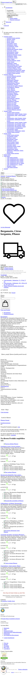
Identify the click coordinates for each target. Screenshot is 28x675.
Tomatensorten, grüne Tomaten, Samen (16, 118)
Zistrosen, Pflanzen (11, 100)
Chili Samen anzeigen (12, 157)
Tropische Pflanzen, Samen (13, 60)
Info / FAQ (6, 647)
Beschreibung (7, 312)
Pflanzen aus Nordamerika (13, 107)
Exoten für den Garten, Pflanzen (15, 85)
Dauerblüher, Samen (12, 43)
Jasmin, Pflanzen (11, 90)
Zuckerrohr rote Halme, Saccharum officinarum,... (13, 534)
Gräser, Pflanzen (11, 88)
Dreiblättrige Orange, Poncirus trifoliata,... (11, 446)
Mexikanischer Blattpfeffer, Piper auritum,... (11, 475)
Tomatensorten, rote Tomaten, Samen (16, 125)
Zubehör (6, 168)
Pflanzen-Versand (8, 268)
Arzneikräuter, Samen (12, 136)
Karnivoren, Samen (11, 50)
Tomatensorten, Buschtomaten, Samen (16, 126)
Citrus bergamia (4, 412)
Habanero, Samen (11, 166)
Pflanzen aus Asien (11, 104)
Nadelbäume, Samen (12, 56)
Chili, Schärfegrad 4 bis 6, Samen (15, 160)
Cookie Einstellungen (9, 637)
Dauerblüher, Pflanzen (12, 81)
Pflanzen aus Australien (12, 105)
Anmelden (13, 435)
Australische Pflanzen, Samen (14, 69)
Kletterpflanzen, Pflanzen (13, 91)
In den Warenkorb (5, 308)
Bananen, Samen (11, 39)
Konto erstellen (13, 18)
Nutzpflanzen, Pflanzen (12, 94)
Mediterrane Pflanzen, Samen (14, 55)
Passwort (9, 13)
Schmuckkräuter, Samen (13, 143)
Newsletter (6, 646)
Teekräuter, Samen (11, 145)
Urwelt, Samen (10, 62)
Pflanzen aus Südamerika (13, 108)
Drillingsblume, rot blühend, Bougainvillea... (12, 503)
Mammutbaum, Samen (12, 53)
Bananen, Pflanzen (11, 77)
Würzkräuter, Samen (12, 147)
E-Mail (8, 12)
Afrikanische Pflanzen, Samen (14, 66)
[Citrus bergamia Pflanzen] (7, 189)
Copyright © (7, 648)
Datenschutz (7, 633)
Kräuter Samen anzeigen (13, 135)
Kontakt (6, 644)
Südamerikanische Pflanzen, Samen (15, 71)
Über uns (6, 643)
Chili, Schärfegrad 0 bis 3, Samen (15, 159)
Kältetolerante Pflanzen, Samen (14, 49)
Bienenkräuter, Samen (12, 139)
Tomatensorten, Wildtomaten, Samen (16, 130)
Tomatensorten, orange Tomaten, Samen (17, 122)
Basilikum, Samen (11, 138)
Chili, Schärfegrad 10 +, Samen (14, 164)
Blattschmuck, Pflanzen (12, 80)
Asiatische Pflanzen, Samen (13, 67)
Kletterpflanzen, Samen (12, 52)
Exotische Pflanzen (8, 74)
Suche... (25, 4)
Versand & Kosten (8, 631)
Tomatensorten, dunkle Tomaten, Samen (17, 114)
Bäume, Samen (10, 40)
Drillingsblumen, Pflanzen (13, 83)
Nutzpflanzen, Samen (12, 57)
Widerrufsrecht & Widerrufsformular (13, 632)
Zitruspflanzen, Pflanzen (13, 101)
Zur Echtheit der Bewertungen (11, 635)
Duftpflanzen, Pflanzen (12, 84)
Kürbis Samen (7, 154)
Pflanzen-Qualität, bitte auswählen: (9, 277)
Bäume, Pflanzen (11, 78)
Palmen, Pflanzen (11, 97)
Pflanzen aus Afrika (11, 102)
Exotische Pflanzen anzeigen (14, 76)
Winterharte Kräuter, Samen (13, 146)
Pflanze (2, 296)
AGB (5, 629)
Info (19, 427)
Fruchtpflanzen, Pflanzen (13, 87)
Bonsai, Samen (10, 42)
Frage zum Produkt (5, 310)
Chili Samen (7, 156)
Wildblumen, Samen (12, 63)
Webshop (12, 672)
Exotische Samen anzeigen (13, 38)
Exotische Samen (8, 36)
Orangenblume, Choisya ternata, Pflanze (10, 566)
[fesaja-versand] (6, 2)
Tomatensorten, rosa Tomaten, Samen (16, 123)
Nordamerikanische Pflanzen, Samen (16, 70)
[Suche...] (19, 4)
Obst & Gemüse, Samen (13, 142)
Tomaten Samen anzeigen (13, 112)
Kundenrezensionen (9, 314)
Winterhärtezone (5, 386)
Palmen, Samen (10, 59)
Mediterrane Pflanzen (12, 93)
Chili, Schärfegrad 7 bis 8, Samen (15, 161)
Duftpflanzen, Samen (12, 45)
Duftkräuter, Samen (11, 140)
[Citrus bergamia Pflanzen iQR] (9, 190)
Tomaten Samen (8, 111)
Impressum (6, 628)
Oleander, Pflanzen (11, 95)
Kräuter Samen (7, 133)
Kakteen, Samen (11, 48)
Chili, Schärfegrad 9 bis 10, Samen (15, 163)
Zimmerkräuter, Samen (12, 149)
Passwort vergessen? (15, 19)
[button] (8, 7)
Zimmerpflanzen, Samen (13, 64)
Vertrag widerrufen (22, 669)
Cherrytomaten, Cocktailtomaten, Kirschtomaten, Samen (15, 128)
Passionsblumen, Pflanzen (13, 98)
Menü (2, 28)
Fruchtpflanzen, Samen (12, 46)
